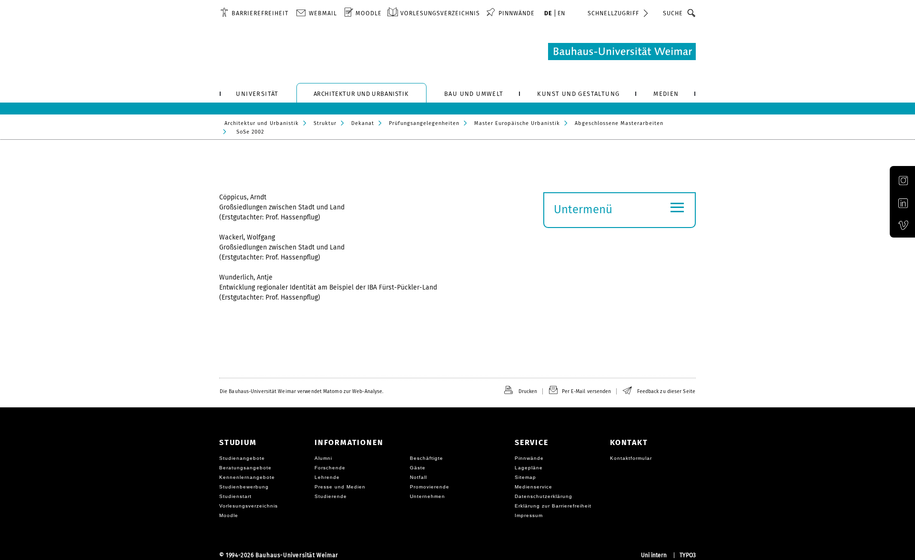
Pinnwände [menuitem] (516, 13)
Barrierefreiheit (260, 13)
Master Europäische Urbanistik (517, 123)
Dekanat (362, 123)
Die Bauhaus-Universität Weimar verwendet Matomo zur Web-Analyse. (301, 391)
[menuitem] (254, 13)
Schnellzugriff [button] (613, 13)
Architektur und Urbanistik (261, 123)
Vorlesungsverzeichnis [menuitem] (440, 13)
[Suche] (692, 13)
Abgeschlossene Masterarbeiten (619, 123)
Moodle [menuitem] (369, 13)
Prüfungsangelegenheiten (424, 123)
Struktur (325, 123)
